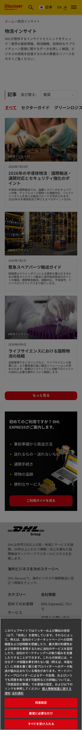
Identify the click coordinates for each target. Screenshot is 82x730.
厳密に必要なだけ (41, 713)
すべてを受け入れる (41, 724)
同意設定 (41, 702)
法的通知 (17, 693)
